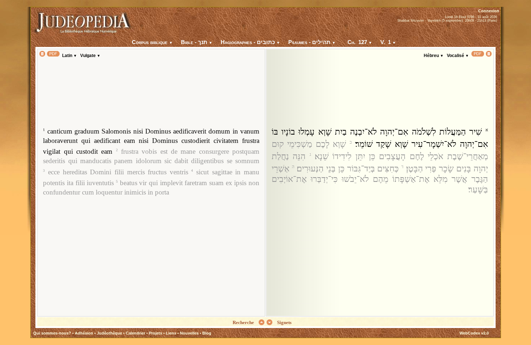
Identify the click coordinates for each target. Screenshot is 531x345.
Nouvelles (189, 333)
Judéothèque (109, 333)
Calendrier (135, 333)
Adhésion (84, 333)
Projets (155, 333)
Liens (171, 333)
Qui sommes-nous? (52, 333)
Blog (206, 333)
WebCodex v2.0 (474, 333)
